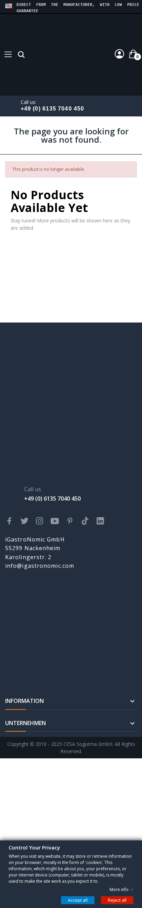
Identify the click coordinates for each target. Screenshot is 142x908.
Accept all (78, 900)
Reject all (117, 900)
